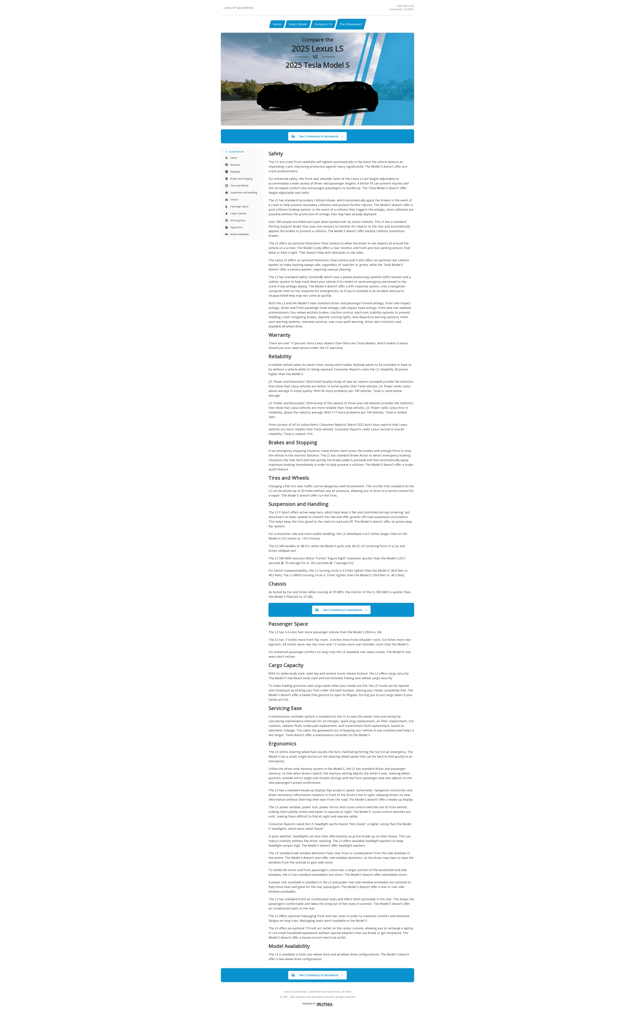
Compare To (323, 24)
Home (277, 24)
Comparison (236, 151)
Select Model (298, 24)
